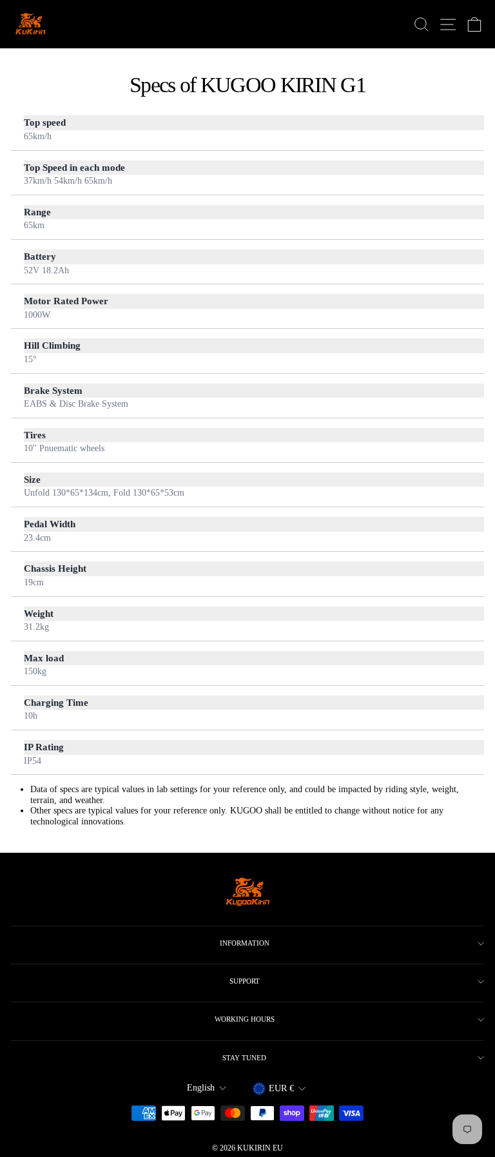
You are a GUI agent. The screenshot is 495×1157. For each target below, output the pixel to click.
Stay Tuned (244, 1058)
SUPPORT (244, 981)
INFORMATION (244, 943)
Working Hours (245, 1019)
